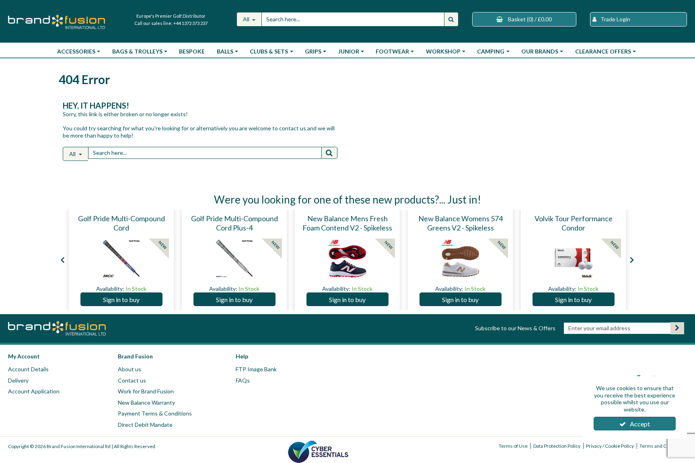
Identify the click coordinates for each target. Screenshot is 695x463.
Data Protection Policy (556, 446)
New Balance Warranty (146, 402)
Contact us (132, 380)
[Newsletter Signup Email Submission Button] (677, 328)
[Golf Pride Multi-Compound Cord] (121, 259)
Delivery (18, 380)
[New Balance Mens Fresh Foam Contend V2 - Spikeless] (347, 259)
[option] (121, 260)
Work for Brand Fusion (146, 391)
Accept (640, 424)
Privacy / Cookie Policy (610, 446)
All (247, 19)
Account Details (28, 369)
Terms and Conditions (663, 446)
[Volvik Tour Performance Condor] (573, 259)
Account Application (34, 391)
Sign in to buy (121, 299)
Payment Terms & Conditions (155, 413)
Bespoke (192, 51)
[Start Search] (451, 19)
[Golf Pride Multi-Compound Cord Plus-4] (234, 259)
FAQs (243, 380)
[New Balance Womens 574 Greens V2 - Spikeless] (460, 259)
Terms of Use (513, 446)
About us (129, 369)
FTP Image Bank (256, 369)
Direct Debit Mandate (145, 424)
